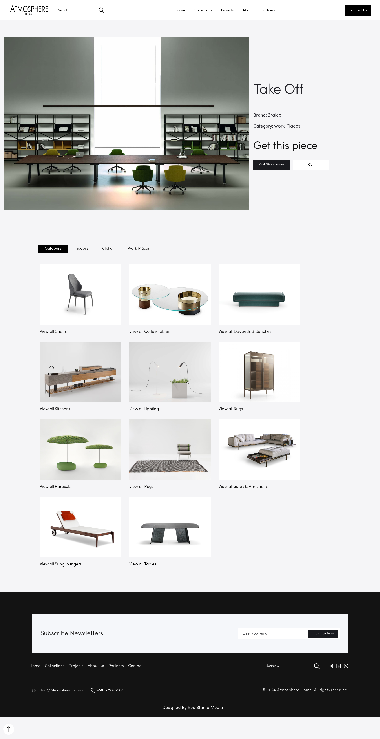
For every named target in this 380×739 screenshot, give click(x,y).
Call (311, 164)
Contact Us (357, 10)
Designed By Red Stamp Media (193, 708)
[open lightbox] (126, 123)
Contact (135, 666)
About (248, 10)
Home (180, 10)
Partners (268, 10)
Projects (227, 10)
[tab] (53, 249)
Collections (203, 10)
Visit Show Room (271, 164)
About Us (96, 666)
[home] (29, 10)
